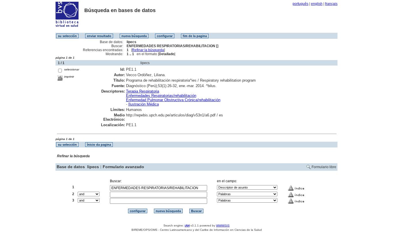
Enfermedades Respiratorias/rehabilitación (161, 95)
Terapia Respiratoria (142, 91)
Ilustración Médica (143, 104)
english (317, 4)
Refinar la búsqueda (148, 50)
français (331, 4)
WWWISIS (223, 225)
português (300, 4)
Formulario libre (324, 167)
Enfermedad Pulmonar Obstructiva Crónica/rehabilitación (173, 100)
